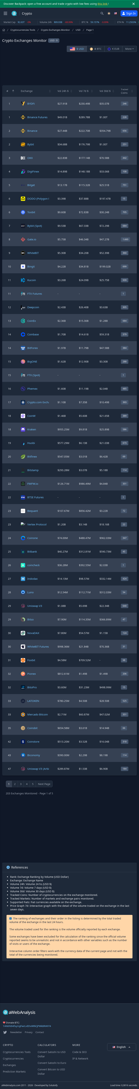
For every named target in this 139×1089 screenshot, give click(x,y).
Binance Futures (37, 117)
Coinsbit (32, 728)
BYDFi (31, 103)
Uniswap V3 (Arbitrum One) (44, 768)
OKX (30, 158)
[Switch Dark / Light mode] (109, 13)
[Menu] (5, 13)
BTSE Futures (35, 497)
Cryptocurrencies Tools (22, 29)
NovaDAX (33, 633)
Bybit (30, 144)
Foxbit (31, 660)
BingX (31, 266)
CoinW (31, 416)
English (122, 1047)
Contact (39, 1032)
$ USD (80, 48)
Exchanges (9, 1065)
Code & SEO (79, 1052)
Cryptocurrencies (13, 1058)
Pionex (31, 673)
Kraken (31, 429)
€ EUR (115, 48)
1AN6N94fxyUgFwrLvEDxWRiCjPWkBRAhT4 (27, 1026)
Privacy (29, 1032)
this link (103, 3)
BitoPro (32, 687)
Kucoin (31, 280)
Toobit (31, 212)
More (128, 48)
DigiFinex (33, 171)
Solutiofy (53, 1085)
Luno (30, 592)
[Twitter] (5, 1032)
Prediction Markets (14, 1071)
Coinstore (33, 741)
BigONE (32, 361)
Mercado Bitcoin (37, 714)
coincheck (33, 565)
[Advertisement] (69, 68)
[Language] (116, 13)
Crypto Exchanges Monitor (55, 29)
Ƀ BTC (98, 48)
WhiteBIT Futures (38, 646)
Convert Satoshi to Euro (52, 1063)
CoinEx (31, 321)
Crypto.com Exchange (40, 402)
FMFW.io (32, 483)
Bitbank (32, 551)
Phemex (32, 388)
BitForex (32, 348)
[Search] (102, 13)
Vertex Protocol (37, 524)
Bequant (32, 511)
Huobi (31, 443)
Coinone (32, 538)
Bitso (30, 619)
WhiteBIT (33, 253)
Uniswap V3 (34, 606)
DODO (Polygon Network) (43, 198)
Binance (32, 130)
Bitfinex (32, 456)
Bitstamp (33, 470)
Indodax (32, 578)
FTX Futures (34, 293)
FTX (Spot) (33, 375)
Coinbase (33, 334)
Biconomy (33, 755)
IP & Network (80, 1058)
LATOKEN (33, 701)
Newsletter (16, 1032)
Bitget (31, 185)
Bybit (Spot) (34, 226)
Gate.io (31, 239)
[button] (13, 91)
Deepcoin (33, 307)
